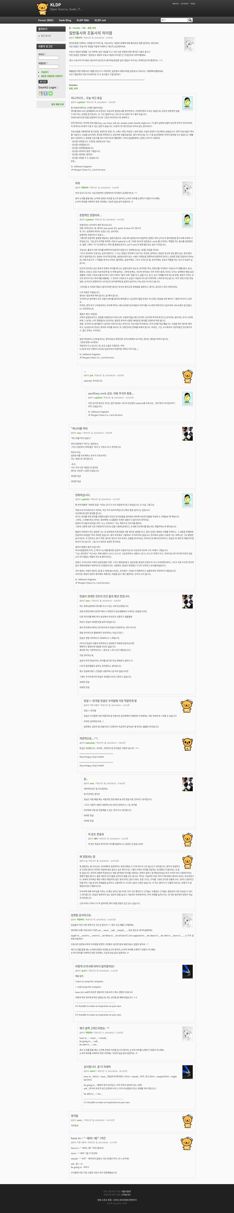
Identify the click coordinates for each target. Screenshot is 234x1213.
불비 (96, 838)
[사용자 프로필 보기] (189, 50)
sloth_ (80, 1120)
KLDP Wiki (83, 20)
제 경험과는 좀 (87, 856)
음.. (86, 779)
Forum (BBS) (45, 20)
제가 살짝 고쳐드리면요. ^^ (94, 1028)
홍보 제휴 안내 (57, 104)
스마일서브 (126, 1194)
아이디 (42, 54)
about (176, 3)
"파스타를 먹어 (79, 428)
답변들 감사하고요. (81, 915)
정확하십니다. (82, 495)
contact (184, 3)
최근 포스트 (46, 35)
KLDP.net (100, 20)
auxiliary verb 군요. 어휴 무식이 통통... (111, 393)
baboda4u (90, 742)
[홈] (42, 8)
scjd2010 (81, 102)
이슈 (84, 28)
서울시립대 (126, 1191)
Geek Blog (65, 20)
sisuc (79, 432)
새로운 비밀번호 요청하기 (52, 76)
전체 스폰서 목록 (104, 1199)
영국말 (74, 1116)
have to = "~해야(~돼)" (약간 (88, 1138)
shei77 (84, 970)
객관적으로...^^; (88, 738)
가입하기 (44, 72)
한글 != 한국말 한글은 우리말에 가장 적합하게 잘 (110, 701)
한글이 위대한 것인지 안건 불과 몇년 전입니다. (104, 596)
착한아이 (78, 37)
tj (86, 860)
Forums (76, 28)
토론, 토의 (92, 28)
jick (91, 375)
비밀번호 (42, 63)
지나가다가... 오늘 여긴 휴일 (86, 98)
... (85, 371)
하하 (77, 183)
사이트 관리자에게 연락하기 (125, 1199)
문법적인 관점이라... (90, 215)
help (192, 3)
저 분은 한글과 (96, 834)
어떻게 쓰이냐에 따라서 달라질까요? (95, 966)
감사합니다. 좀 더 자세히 (97, 1066)
